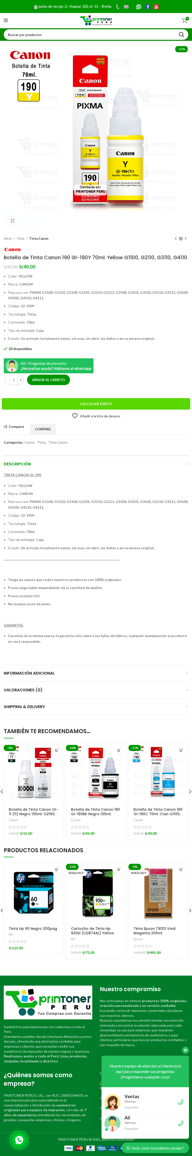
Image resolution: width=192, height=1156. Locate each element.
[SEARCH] (181, 34)
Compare (16, 426)
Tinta (20, 238)
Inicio (8, 238)
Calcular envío (96, 404)
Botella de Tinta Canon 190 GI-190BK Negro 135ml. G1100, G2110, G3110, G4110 (95, 814)
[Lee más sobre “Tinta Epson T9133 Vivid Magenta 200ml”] (181, 869)
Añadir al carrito (48, 380)
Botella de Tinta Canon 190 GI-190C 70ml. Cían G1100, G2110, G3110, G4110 (158, 814)
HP (11, 935)
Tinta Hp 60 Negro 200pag (33, 928)
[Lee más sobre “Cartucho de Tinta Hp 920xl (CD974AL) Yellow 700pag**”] (119, 869)
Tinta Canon (38, 238)
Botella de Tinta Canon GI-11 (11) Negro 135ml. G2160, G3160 (33, 814)
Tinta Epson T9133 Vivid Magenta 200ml (155, 931)
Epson (138, 939)
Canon (29, 442)
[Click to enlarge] (13, 221)
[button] (56, 750)
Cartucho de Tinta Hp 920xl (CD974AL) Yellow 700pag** (92, 933)
